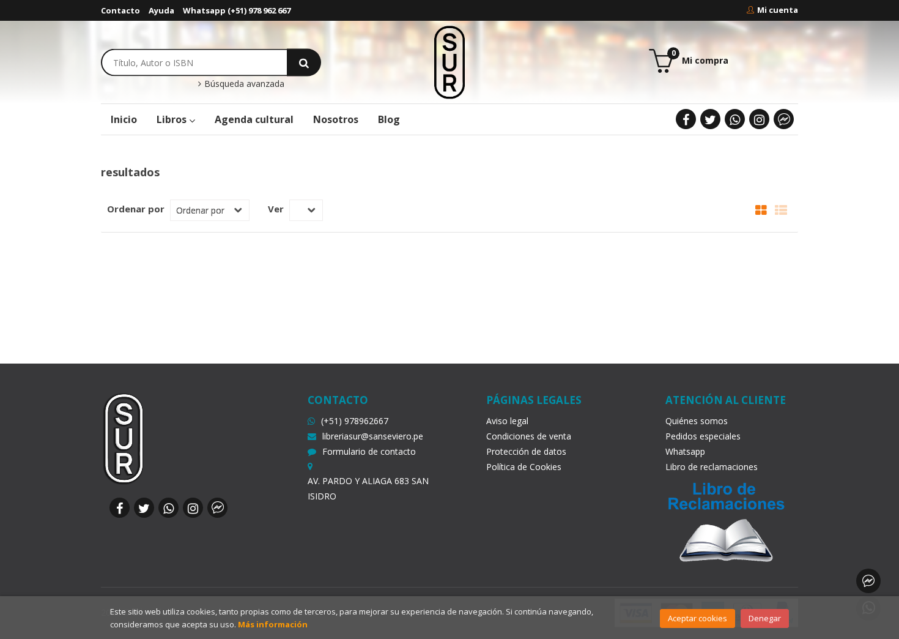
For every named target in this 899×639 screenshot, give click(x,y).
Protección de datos (526, 451)
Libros (173, 119)
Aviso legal (507, 421)
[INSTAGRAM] (759, 119)
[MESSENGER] (784, 119)
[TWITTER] (710, 119)
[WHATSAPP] (735, 119)
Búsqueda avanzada (243, 84)
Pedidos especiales (703, 436)
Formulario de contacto (369, 451)
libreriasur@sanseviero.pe (372, 436)
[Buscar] (304, 62)
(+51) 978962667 (354, 421)
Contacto (120, 10)
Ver (276, 208)
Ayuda (161, 10)
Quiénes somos (696, 421)
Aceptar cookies (697, 618)
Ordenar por (136, 208)
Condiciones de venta (528, 436)
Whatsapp (685, 451)
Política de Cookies (523, 467)
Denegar (765, 618)
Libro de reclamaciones (711, 467)
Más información (273, 624)
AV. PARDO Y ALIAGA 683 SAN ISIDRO (368, 488)
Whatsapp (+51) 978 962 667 (236, 10)
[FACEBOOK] (686, 119)
